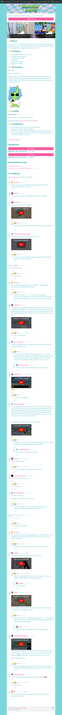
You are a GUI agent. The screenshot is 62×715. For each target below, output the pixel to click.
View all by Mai (15, 708)
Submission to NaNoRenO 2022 (42, 1)
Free (19, 709)
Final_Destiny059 (19, 404)
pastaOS (16, 182)
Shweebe (16, 305)
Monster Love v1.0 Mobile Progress (19, 168)
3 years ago (23, 182)
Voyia (15, 592)
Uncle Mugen (23, 120)
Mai (17, 223)
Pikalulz (16, 553)
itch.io (9, 708)
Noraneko (35, 120)
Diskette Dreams (19, 674)
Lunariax (16, 532)
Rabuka (16, 193)
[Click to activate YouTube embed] (21, 213)
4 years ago (24, 202)
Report (20, 708)
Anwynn (16, 458)
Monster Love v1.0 (14, 166)
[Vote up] (9, 182)
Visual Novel (14, 709)
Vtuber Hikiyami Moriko (21, 636)
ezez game (17, 374)
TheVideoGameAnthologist (22, 234)
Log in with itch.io (13, 177)
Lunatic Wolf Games (20, 475)
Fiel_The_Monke (18, 342)
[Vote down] (9, 184)
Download (32, 19)
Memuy (16, 265)
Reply (12, 189)
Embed (24, 708)
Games (9, 709)
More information (14, 139)
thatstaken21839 (19, 493)
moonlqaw (17, 202)
